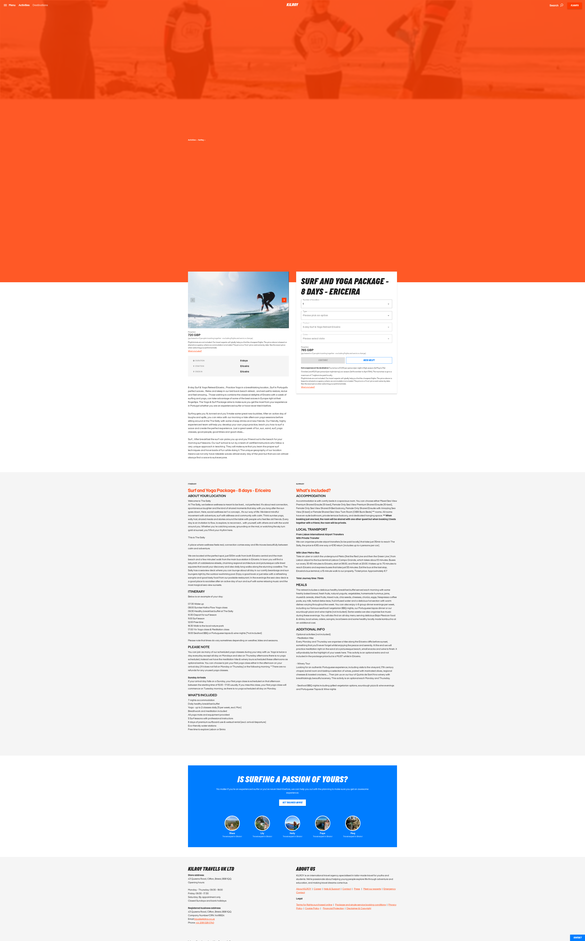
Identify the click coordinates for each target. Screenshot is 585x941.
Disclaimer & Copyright (358, 908)
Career (317, 889)
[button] (346, 304)
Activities (24, 5)
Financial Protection (333, 908)
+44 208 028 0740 (204, 922)
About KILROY (303, 889)
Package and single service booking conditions (360, 904)
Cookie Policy (312, 908)
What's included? (195, 351)
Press (357, 889)
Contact (346, 889)
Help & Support (332, 889)
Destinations (40, 5)
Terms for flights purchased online (314, 904)
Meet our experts (372, 889)
